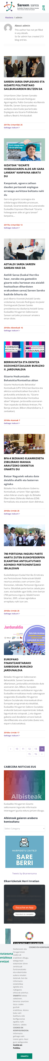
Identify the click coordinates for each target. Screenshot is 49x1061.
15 (29, 754)
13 (35, 748)
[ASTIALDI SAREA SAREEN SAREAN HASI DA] (24, 249)
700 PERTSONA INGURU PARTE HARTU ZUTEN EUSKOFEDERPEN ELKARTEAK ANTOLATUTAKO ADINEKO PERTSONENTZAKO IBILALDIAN (24, 561)
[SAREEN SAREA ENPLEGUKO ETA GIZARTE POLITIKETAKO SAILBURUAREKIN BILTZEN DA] (24, 66)
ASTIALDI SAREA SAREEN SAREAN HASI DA (19, 266)
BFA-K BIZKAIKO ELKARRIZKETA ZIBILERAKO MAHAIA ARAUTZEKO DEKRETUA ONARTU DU (24, 464)
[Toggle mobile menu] (43, 6)
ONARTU (24, 1056)
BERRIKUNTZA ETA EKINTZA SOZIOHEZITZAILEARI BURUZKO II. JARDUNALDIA (24, 365)
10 (17, 748)
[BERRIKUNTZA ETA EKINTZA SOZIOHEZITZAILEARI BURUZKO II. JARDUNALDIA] (24, 349)
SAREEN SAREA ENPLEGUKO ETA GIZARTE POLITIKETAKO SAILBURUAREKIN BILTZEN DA (24, 85)
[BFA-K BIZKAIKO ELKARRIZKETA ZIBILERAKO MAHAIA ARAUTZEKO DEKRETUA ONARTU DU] (24, 444)
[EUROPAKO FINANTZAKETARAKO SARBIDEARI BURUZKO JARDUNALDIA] (24, 639)
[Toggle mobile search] (43, 9)
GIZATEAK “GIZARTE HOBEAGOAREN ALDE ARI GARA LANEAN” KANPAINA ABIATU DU (24, 170)
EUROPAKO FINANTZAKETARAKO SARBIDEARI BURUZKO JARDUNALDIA (18, 665)
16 (35, 754)
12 (29, 748)
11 (23, 748)
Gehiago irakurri (11, 127)
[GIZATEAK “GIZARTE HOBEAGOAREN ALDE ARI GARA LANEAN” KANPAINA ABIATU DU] (24, 149)
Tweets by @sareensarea (24, 873)
